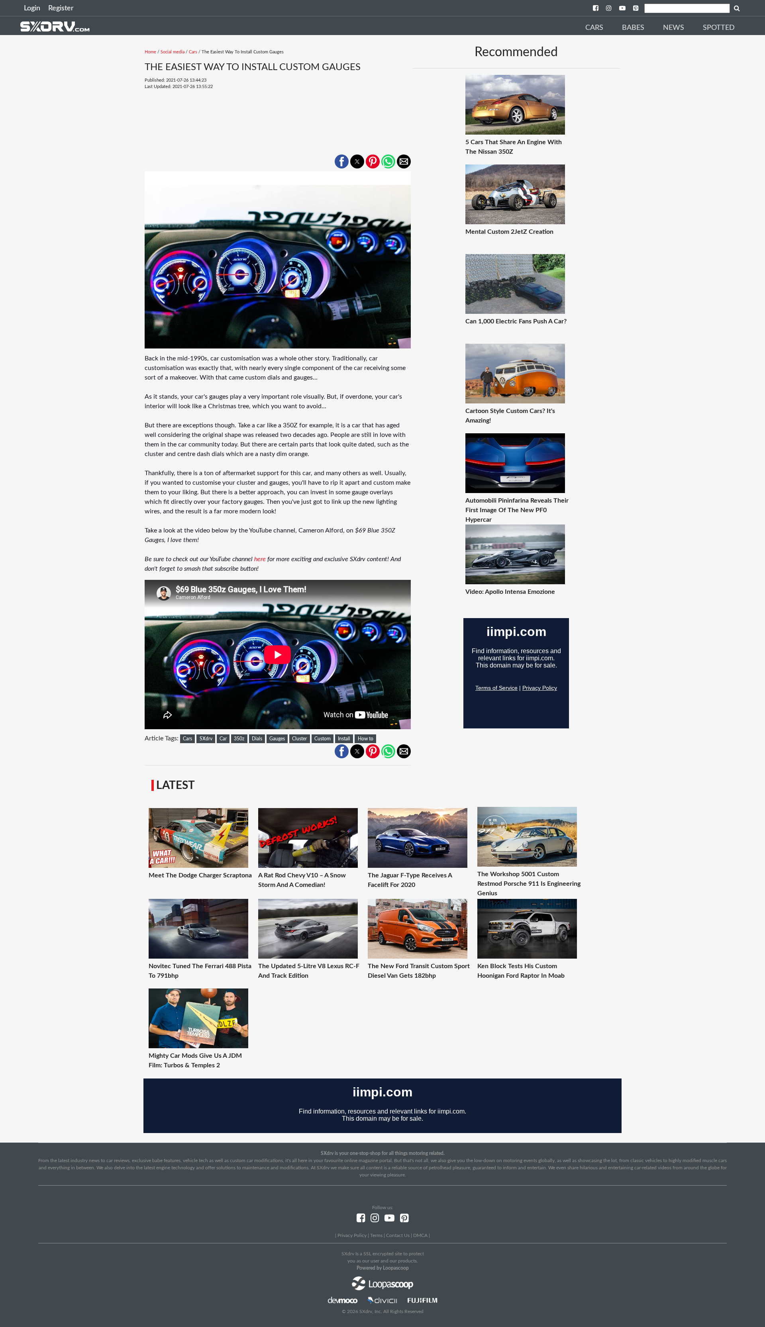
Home (150, 52)
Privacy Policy (352, 1235)
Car (223, 738)
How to (365, 738)
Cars (594, 27)
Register (61, 8)
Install (344, 738)
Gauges (277, 738)
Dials (257, 738)
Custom (322, 738)
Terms (376, 1235)
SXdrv (206, 738)
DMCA (420, 1235)
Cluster (299, 738)
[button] (342, 161)
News (673, 27)
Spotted (719, 27)
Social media (172, 52)
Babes (633, 27)
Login (32, 8)
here (260, 559)
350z (239, 738)
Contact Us (398, 1235)
